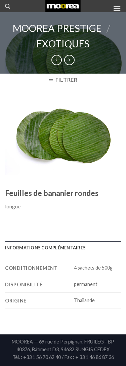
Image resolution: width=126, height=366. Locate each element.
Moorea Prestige (57, 28)
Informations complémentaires (45, 247)
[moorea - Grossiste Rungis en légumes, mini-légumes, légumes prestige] (63, 6)
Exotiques (63, 43)
